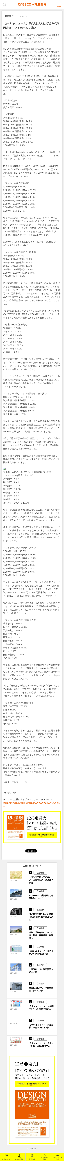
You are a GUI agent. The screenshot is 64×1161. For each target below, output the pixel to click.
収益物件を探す (44, 1158)
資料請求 (32, 1159)
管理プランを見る (57, 1158)
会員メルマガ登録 (19, 1158)
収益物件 (9, 16)
